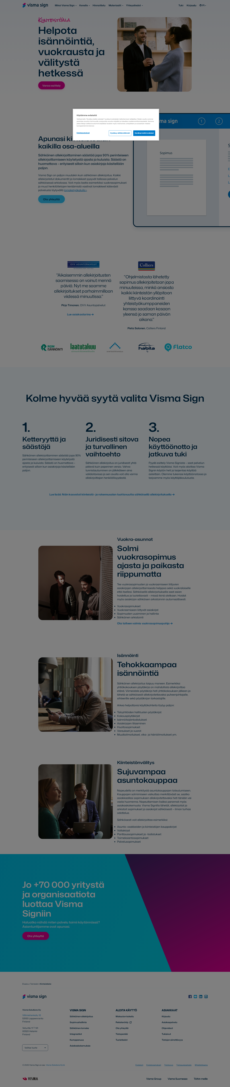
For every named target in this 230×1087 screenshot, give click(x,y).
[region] (116, 125)
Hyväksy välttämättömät (120, 133)
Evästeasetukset (83, 133)
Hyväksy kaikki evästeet (144, 133)
